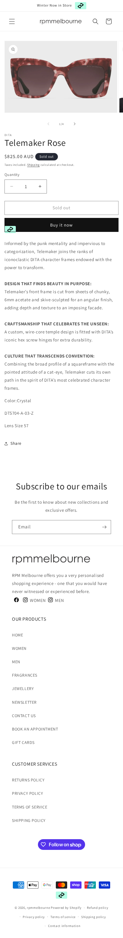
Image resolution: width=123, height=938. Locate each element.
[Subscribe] (104, 527)
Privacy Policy (27, 793)
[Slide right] (74, 123)
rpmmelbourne (38, 908)
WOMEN (19, 648)
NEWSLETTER (24, 702)
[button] (12, 21)
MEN (16, 661)
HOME (17, 635)
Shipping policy (93, 917)
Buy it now (61, 225)
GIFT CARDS (23, 742)
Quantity (11, 174)
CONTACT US (24, 715)
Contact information (64, 926)
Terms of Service (29, 807)
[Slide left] (48, 123)
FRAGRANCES (24, 675)
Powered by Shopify (66, 908)
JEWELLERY (23, 688)
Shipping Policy (29, 820)
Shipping (33, 165)
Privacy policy (34, 917)
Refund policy (97, 908)
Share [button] (15, 443)
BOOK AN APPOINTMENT (35, 729)
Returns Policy (28, 780)
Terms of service (63, 917)
